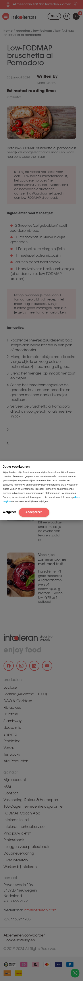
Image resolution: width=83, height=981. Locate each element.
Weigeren (10, 512)
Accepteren (33, 512)
